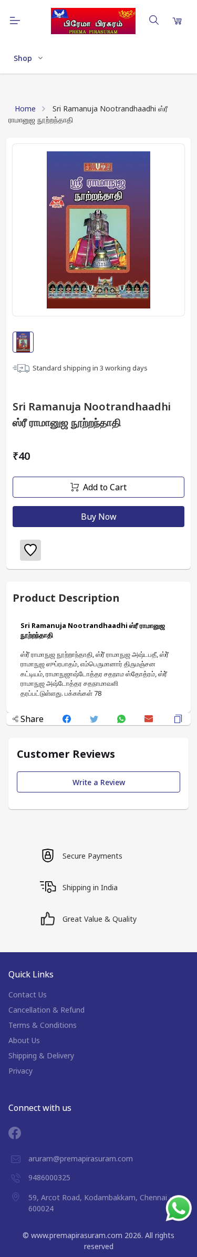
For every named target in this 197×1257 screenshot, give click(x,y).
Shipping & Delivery (41, 1055)
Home (25, 109)
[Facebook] (22, 1133)
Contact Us (27, 995)
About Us (24, 1040)
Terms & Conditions (42, 1025)
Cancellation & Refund (46, 1010)
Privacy (20, 1071)
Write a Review (98, 782)
